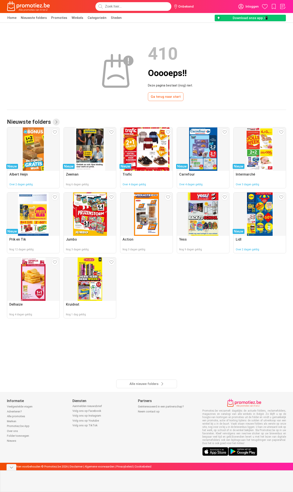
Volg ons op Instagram (86, 415)
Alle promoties (16, 416)
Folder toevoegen (18, 435)
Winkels (77, 18)
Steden (116, 18)
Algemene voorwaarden (99, 466)
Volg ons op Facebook (86, 410)
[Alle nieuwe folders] (56, 122)
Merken (11, 421)
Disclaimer (76, 466)
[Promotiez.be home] (28, 6)
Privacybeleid (124, 466)
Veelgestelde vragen (20, 406)
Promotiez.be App (18, 426)
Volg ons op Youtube (85, 420)
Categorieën (97, 18)
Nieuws (11, 440)
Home (11, 18)
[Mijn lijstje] (282, 6)
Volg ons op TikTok (85, 425)
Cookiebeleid (143, 466)
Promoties (59, 18)
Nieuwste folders (34, 18)
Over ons (12, 431)
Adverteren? (14, 411)
